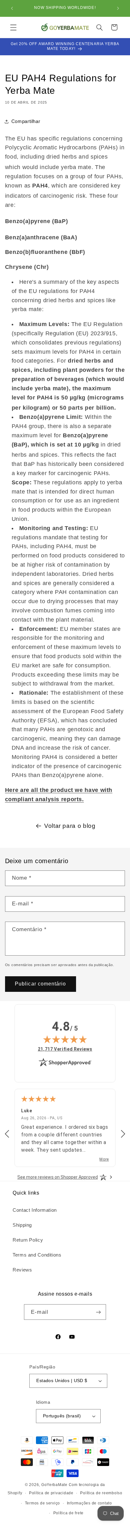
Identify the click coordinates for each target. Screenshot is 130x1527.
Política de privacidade (51, 1493)
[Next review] (123, 1134)
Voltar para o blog (69, 825)
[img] (65, 1039)
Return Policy (28, 1240)
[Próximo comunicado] (118, 8)
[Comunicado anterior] (12, 8)
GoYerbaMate (54, 1485)
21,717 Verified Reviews (65, 1049)
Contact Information (35, 1210)
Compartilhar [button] (25, 121)
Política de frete (68, 1513)
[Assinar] (98, 1312)
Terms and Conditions (37, 1255)
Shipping (22, 1225)
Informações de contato (89, 1503)
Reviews (22, 1269)
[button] (13, 27)
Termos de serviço (42, 1503)
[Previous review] (7, 1134)
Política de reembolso (101, 1493)
